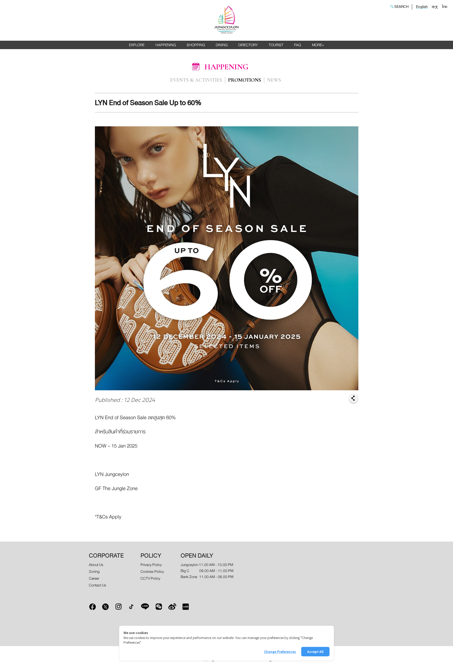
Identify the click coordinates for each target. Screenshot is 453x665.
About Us (96, 565)
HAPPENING (165, 45)
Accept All (315, 651)
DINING (222, 45)
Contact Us (97, 585)
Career (94, 578)
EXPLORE (136, 45)
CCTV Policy (150, 578)
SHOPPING (196, 45)
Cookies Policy (152, 571)
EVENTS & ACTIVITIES (196, 80)
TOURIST (276, 45)
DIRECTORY (248, 45)
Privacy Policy (151, 565)
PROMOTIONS (244, 80)
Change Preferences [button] (280, 651)
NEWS (274, 80)
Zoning (94, 571)
